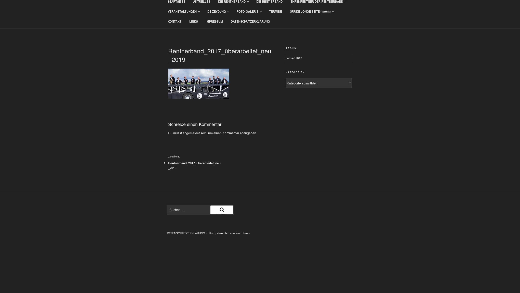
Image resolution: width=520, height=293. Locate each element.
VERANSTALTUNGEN (182, 11)
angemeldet (191, 133)
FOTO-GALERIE (247, 11)
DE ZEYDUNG (216, 11)
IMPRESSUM (214, 21)
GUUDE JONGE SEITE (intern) (310, 11)
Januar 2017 (294, 58)
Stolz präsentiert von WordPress (229, 233)
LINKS (193, 21)
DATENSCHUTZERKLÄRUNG (250, 21)
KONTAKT (174, 21)
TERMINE (275, 11)
